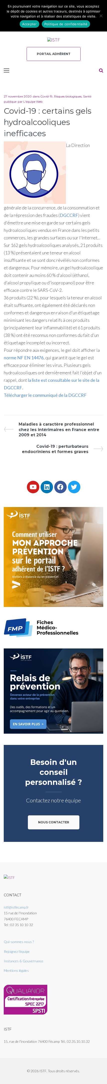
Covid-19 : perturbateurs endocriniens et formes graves (55, 449)
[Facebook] (60, 487)
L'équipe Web (33, 101)
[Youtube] (33, 487)
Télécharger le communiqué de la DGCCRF (45, 395)
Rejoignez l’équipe (17, 951)
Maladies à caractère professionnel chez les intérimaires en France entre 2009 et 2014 (58, 429)
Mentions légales (16, 970)
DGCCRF (69, 215)
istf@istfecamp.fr (16, 907)
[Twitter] (74, 487)
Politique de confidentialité (66, 24)
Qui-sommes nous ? (19, 942)
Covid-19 (46, 96)
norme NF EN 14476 (24, 357)
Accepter (29, 24)
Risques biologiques (68, 96)
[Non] (100, 15)
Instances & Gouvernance (23, 961)
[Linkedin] (47, 487)
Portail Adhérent (53, 54)
